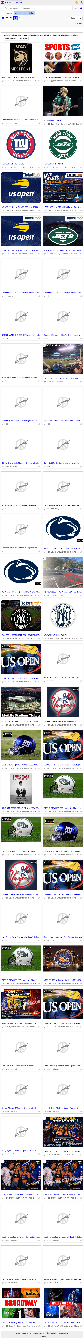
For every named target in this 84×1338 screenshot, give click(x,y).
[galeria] (15, 18)
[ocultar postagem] (39, 80)
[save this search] (81, 8)
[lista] (3, 18)
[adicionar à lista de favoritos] (3, 80)
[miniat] (7, 18)
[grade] (11, 18)
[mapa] (20, 18)
